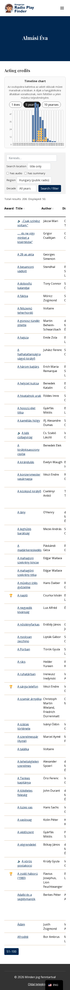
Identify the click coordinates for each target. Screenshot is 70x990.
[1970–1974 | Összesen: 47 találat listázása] (35, 122)
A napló (22, 595)
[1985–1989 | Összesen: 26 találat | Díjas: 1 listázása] (43, 131)
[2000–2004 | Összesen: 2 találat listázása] (50, 141)
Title (20, 208)
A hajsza (23, 337)
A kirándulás (25, 462)
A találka (23, 749)
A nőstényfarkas (28, 624)
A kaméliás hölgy (28, 421)
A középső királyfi (29, 491)
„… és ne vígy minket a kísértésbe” (26, 237)
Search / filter (50, 188)
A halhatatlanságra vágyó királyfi (29, 354)
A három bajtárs (28, 367)
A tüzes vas (24, 807)
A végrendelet (26, 845)
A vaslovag (24, 820)
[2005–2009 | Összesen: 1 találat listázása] (52, 141)
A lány (21, 512)
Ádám (21, 924)
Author (47, 208)
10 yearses (51, 105)
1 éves (15, 105)
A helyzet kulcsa (28, 383)
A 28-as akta (25, 254)
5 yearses (32, 105)
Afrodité (22, 937)
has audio (16, 173)
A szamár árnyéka (29, 699)
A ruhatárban (26, 674)
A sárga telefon (27, 686)
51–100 (11, 951)
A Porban (23, 649)
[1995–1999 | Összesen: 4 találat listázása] (48, 140)
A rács (21, 662)
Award (10, 208)
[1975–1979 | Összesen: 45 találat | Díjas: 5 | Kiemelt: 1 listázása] (38, 123)
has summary (36, 173)
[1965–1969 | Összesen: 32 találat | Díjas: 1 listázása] (33, 128)
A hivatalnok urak (29, 396)
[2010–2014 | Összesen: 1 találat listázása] (55, 141)
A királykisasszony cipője (28, 449)
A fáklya (22, 296)
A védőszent (25, 832)
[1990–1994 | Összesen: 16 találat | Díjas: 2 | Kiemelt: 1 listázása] (45, 135)
